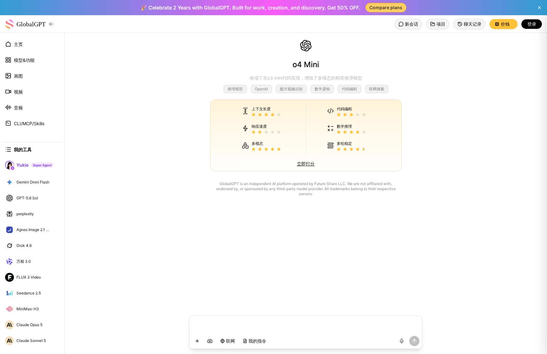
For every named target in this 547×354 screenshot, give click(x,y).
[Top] (55, 182)
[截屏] (210, 341)
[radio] (253, 115)
